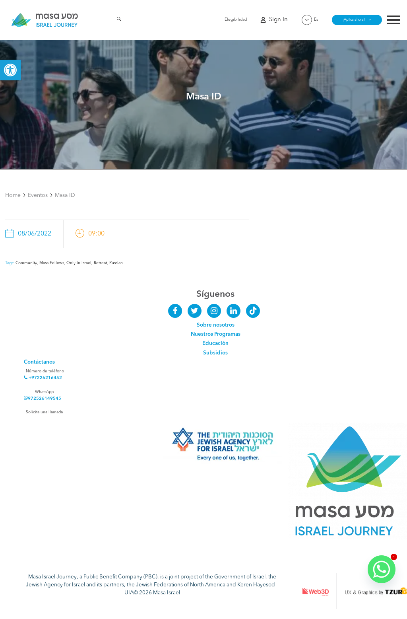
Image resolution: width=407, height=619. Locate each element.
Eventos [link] (38, 195)
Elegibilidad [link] (236, 19)
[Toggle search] (119, 20)
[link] (10, 70)
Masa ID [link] (65, 195)
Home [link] (13, 195)
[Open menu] (393, 21)
